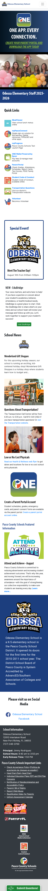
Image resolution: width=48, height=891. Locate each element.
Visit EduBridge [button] (24, 324)
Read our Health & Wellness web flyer (20, 461)
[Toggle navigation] (42, 4)
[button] (23, 888)
